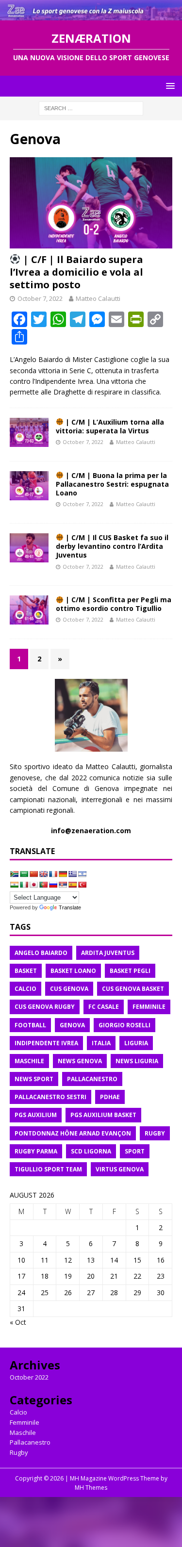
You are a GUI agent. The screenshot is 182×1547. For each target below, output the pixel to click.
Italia (101, 1043)
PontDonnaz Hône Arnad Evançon (73, 1133)
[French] (53, 874)
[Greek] (72, 874)
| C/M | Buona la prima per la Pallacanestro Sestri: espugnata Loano (112, 484)
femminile (148, 1007)
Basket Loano (73, 971)
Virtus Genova (120, 1169)
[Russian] (53, 885)
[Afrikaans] (14, 874)
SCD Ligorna (91, 1151)
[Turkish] (82, 885)
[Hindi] (14, 885)
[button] (169, 85)
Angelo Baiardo (41, 953)
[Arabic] (23, 874)
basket (26, 971)
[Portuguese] (43, 885)
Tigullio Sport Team (48, 1169)
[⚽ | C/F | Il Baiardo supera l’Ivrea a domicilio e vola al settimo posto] (91, 202)
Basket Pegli (130, 971)
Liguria (136, 1043)
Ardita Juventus (107, 953)
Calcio (18, 1412)
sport (135, 1151)
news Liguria (137, 1061)
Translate (70, 907)
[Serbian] (62, 885)
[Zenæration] (91, 14)
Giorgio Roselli (124, 1025)
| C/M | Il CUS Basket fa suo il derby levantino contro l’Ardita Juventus (112, 546)
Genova (72, 1025)
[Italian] (23, 885)
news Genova (80, 1061)
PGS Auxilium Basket (103, 1115)
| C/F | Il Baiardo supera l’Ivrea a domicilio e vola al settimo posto (76, 272)
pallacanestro (92, 1079)
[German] (62, 874)
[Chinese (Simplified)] (33, 874)
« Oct (18, 1322)
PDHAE (110, 1097)
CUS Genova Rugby (45, 1007)
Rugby (19, 1452)
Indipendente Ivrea (46, 1043)
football (30, 1025)
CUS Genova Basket (133, 989)
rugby (155, 1133)
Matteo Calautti (98, 298)
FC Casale (103, 1007)
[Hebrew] (82, 874)
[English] (43, 874)
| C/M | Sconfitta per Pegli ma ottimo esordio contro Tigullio (113, 604)
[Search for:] (91, 107)
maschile (29, 1061)
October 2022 (29, 1377)
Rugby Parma (36, 1151)
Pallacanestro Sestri (50, 1097)
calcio (25, 989)
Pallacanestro (30, 1442)
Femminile (24, 1422)
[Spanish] (72, 885)
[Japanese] (33, 885)
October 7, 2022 (40, 298)
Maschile (23, 1432)
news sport (34, 1079)
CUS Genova (69, 989)
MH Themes (91, 1487)
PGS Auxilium (36, 1115)
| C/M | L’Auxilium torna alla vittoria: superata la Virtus (110, 426)
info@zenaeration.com (91, 830)
